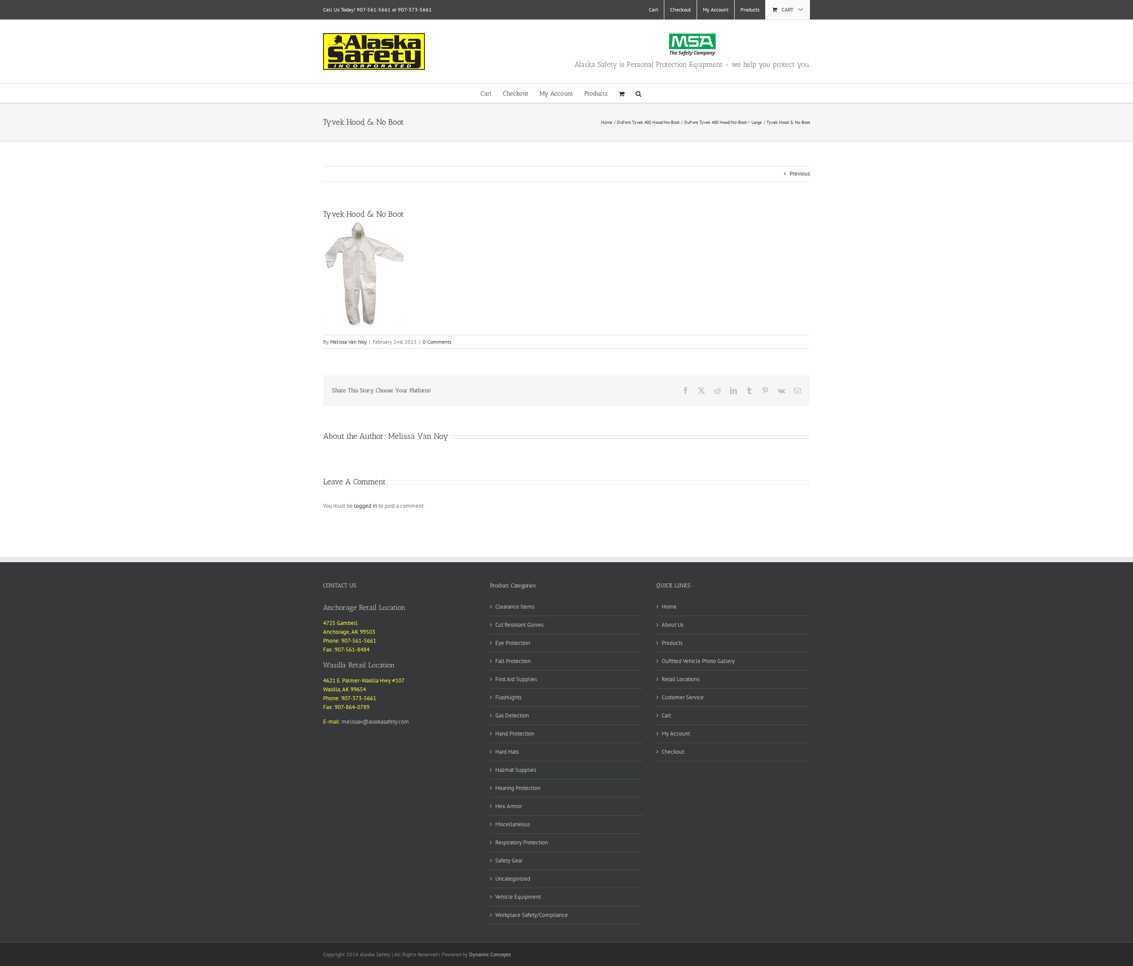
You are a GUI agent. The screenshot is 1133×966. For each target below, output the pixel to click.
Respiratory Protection (521, 842)
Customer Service (683, 697)
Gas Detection (512, 715)
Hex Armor (508, 806)
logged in (365, 506)
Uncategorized (512, 878)
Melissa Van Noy (348, 341)
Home (669, 606)
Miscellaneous (512, 824)
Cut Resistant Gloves (519, 625)
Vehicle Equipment (518, 897)
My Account (676, 733)
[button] (638, 93)
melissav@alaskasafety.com (375, 721)
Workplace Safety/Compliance (531, 915)
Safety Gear (509, 860)
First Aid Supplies (516, 679)
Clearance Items (514, 606)
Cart (666, 715)
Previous (800, 173)
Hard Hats (507, 751)
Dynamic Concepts (490, 954)
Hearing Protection (517, 788)
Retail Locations (680, 679)
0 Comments (437, 341)
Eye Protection (512, 643)
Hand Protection (514, 733)
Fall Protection (513, 661)
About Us (672, 625)
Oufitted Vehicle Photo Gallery (698, 661)
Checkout (673, 751)
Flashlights (508, 697)
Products (672, 643)
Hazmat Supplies (515, 770)
